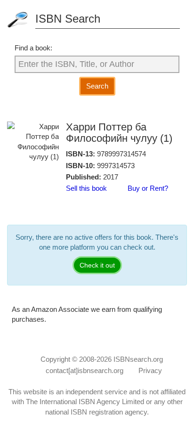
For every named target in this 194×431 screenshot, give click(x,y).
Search (97, 86)
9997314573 (116, 166)
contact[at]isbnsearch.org (84, 370)
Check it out (97, 265)
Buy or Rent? (148, 188)
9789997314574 (121, 154)
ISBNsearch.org (138, 359)
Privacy (150, 370)
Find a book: (33, 48)
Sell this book (86, 188)
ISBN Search (67, 18)
